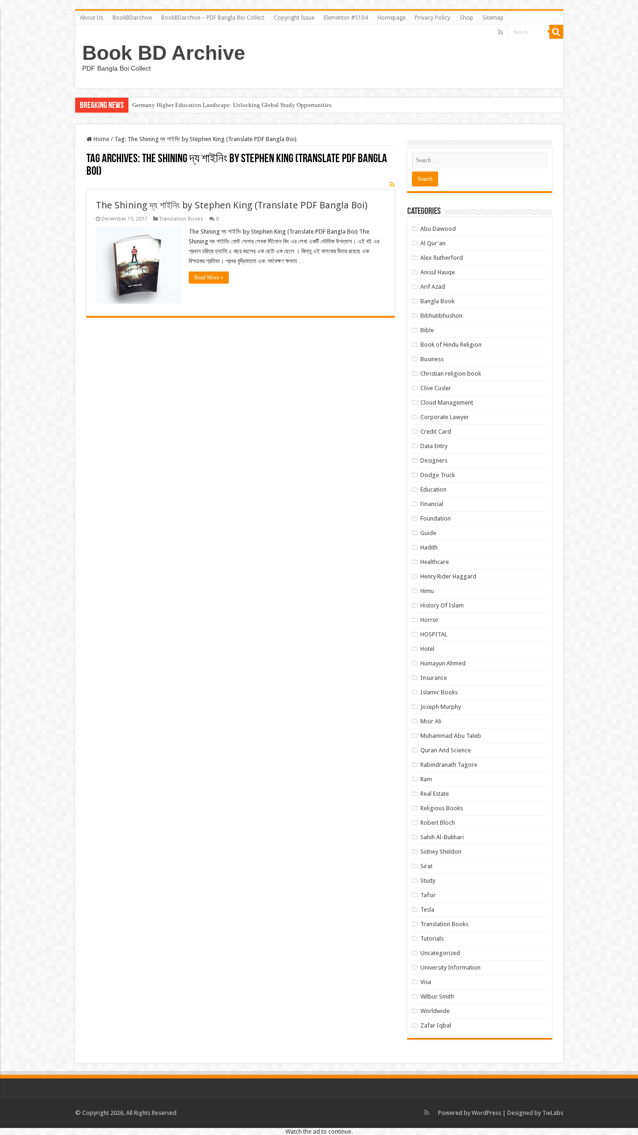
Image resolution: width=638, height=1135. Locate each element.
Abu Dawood (438, 228)
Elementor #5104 (346, 17)
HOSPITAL (433, 634)
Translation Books (181, 219)
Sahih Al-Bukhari (442, 837)
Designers (433, 460)
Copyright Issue (294, 17)
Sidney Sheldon (440, 851)
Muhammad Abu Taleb (450, 735)
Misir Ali (430, 721)
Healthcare (434, 561)
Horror (429, 619)
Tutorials (432, 938)
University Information (450, 967)
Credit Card (435, 431)
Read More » (208, 277)
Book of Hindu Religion (451, 344)
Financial (431, 503)
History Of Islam (442, 605)
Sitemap (492, 17)
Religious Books (441, 808)
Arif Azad (432, 286)
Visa (425, 981)
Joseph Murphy (440, 706)
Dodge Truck (437, 474)
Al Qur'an (433, 243)
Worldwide (435, 1010)
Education (433, 489)
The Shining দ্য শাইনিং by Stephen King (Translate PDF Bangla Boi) (232, 205)
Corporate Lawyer (444, 417)
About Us (91, 17)
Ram (426, 779)
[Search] (556, 32)
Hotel (427, 648)
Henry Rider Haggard (448, 576)
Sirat (426, 866)
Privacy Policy (432, 17)
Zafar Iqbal (435, 1025)
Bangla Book (437, 301)
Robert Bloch (437, 822)
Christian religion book (450, 373)
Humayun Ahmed (443, 663)
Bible (427, 330)
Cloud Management (446, 402)
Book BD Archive (163, 53)
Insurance (433, 677)
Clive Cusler (435, 388)
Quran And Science (445, 750)
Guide (428, 532)
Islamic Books (439, 692)
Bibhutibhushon (441, 315)
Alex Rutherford (441, 257)
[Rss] (500, 32)
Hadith (429, 547)
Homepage (391, 17)
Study (427, 880)
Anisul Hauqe (437, 272)
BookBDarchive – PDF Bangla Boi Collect (212, 17)
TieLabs (552, 1112)
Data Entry (433, 446)
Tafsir (428, 895)
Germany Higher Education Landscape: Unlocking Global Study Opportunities (232, 104)
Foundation (435, 518)
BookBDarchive (132, 17)
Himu (427, 590)
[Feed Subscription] (392, 184)
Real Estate (434, 793)
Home (100, 139)
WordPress (486, 1112)
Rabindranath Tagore (448, 764)
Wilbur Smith (437, 996)
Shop (466, 17)
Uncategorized (440, 953)
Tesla (427, 909)
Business (432, 359)
